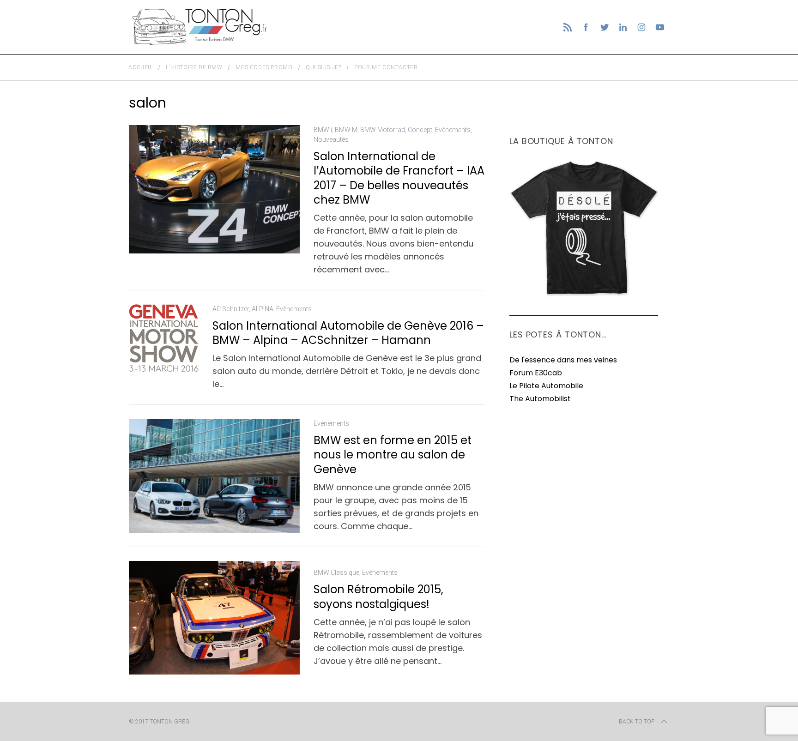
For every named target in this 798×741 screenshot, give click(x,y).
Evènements (453, 129)
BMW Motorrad (382, 129)
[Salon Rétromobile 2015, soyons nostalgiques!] (214, 618)
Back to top (636, 721)
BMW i (323, 129)
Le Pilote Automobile (546, 385)
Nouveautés (331, 139)
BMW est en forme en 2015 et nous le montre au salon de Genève (393, 454)
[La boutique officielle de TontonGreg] (583, 294)
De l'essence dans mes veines (563, 360)
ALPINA (262, 309)
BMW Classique (336, 572)
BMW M (346, 129)
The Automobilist (540, 398)
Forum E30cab (535, 372)
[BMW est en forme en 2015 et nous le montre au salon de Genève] (214, 476)
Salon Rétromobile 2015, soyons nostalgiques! (378, 596)
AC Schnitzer (230, 309)
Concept (420, 129)
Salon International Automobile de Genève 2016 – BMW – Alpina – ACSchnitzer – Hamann (348, 333)
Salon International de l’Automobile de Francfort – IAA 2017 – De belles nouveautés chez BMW (399, 178)
